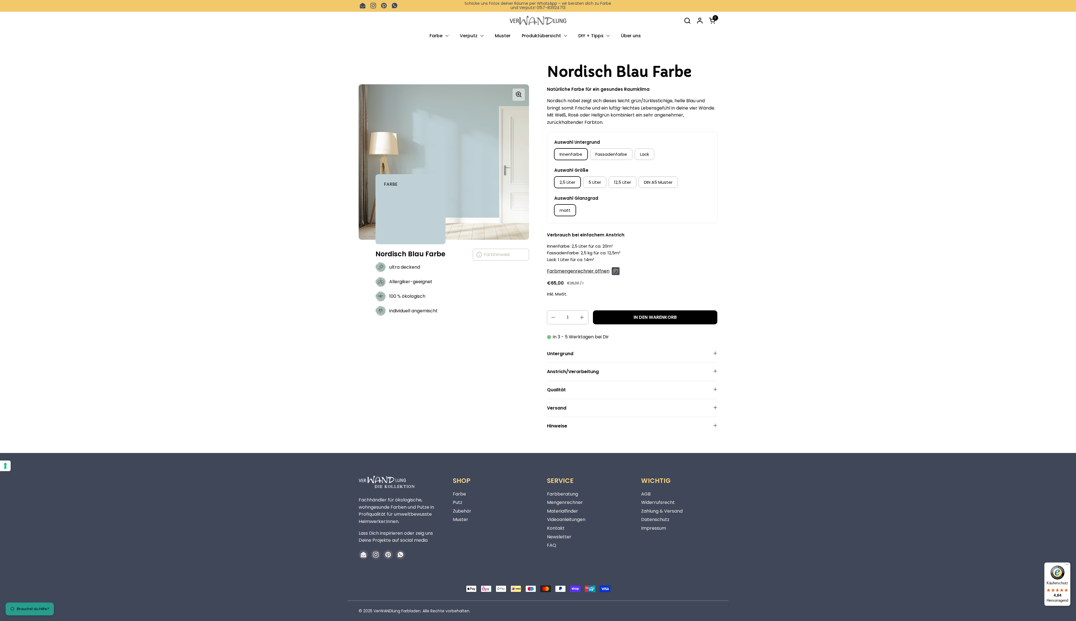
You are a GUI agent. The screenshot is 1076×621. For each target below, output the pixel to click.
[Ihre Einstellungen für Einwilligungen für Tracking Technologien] (5, 465)
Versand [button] (556, 408)
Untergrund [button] (560, 353)
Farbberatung (562, 494)
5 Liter (594, 182)
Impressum (653, 528)
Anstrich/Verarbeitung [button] (573, 371)
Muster (460, 519)
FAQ (551, 545)
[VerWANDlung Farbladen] (538, 20)
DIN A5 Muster (658, 182)
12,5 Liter (622, 182)
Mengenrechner (565, 502)
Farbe (459, 494)
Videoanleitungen (566, 519)
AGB (646, 494)
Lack (644, 154)
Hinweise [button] (557, 426)
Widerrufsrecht (658, 502)
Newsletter (559, 537)
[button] (687, 20)
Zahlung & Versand (662, 511)
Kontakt (556, 528)
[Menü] (1067, 565)
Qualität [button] (556, 390)
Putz (457, 502)
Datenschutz (655, 519)
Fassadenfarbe (611, 154)
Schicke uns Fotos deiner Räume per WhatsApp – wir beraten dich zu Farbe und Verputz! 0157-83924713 (538, 5)
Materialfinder (562, 511)
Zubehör (462, 511)
